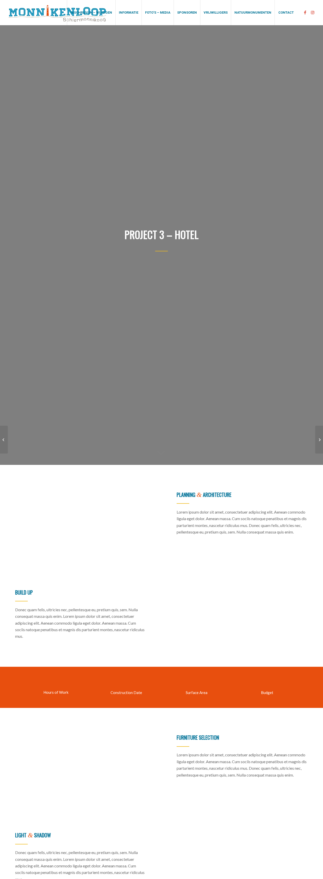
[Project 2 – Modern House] (4, 440)
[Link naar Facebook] (305, 12)
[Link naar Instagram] (312, 12)
